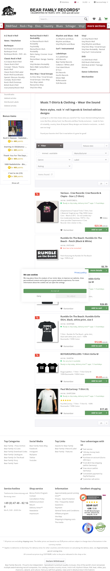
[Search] (86, 19)
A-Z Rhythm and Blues (65, 39)
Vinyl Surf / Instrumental (91, 52)
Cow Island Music (63, 67)
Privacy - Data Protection (65, 499)
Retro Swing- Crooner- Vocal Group (41, 55)
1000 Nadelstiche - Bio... (15, 164)
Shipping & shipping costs (65, 519)
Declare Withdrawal (55, 561)
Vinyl (84, 35)
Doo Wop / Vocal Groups (41, 73)
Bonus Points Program (38, 493)
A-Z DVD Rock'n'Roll (89, 59)
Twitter (32, 457)
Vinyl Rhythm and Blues (65, 44)
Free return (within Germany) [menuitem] (90, 469)
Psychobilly (34, 46)
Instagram (34, 451)
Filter (43, 145)
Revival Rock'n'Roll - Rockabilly (38, 50)
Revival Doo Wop (37, 85)
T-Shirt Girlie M (79, 354)
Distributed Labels (11, 102)
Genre (40, 160)
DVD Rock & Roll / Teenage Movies (92, 66)
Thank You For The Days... (15, 155)
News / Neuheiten (12, 40)
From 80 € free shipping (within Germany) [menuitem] (92, 464)
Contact (33, 496)
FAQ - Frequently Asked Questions (64, 503)
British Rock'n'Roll (11, 85)
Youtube (33, 460)
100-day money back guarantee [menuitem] (91, 453)
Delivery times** (36, 507)
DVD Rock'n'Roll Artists (91, 62)
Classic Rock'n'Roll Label (13, 72)
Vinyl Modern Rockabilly (39, 64)
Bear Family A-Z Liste (12, 448)
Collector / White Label (65, 64)
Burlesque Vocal (10, 51)
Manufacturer (80, 153)
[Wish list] (94, 19)
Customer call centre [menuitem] (91, 479)
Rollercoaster (61, 80)
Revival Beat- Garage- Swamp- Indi (42, 60)
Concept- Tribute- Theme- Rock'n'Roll (14, 68)
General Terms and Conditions (67, 510)
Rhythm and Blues (63, 41)
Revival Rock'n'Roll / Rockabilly (39, 36)
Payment (58, 507)
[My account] (100, 19)
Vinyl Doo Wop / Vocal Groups (94, 47)
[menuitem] (64, 19)
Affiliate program (61, 513)
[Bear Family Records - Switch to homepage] (8, 11)
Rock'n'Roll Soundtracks (13, 74)
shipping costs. (28, 541)
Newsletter (34, 510)
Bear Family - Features (64, 451)
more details (96, 270)
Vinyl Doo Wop (36, 87)
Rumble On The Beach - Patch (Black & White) (81, 239)
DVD (84, 56)
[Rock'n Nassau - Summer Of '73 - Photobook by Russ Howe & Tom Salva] (15, 128)
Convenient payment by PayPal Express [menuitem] (92, 474)
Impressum (34, 513)
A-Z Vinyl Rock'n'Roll (90, 39)
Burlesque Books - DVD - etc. (15, 54)
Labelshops (61, 53)
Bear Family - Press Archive (14, 446)
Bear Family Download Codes (15, 451)
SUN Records (61, 83)
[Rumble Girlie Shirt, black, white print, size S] (47, 331)
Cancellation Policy (37, 499)
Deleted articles (10, 106)
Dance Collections (90, 71)
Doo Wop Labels (36, 82)
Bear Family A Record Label (65, 448)
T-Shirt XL (75, 389)
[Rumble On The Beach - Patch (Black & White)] (47, 254)
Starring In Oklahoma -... (15, 146)
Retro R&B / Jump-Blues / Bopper (40, 68)
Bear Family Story (11, 460)
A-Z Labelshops (62, 56)
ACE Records (61, 59)
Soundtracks (9, 94)
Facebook (33, 448)
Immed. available (49, 153)
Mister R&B (60, 78)
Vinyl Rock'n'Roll (88, 41)
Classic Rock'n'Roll (12, 58)
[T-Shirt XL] (47, 401)
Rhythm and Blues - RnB (67, 35)
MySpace (33, 454)
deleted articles (10, 98)
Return (32, 505)
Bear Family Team (11, 463)
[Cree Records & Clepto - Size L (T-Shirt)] (47, 211)
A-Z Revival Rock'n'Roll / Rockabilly (39, 42)
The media (59, 522)
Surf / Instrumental (65, 48)
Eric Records (61, 72)
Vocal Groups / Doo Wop (40, 79)
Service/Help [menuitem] (101, 2)
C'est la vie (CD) (15, 173)
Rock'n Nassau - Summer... (15, 138)
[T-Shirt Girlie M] (47, 367)
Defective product (37, 502)
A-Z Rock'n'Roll (11, 35)
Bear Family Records (64, 62)
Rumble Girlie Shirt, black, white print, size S (80, 318)
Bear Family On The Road (14, 457)
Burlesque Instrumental (13, 49)
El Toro (58, 70)
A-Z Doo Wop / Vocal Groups (41, 77)
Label (76, 160)
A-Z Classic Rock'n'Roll (12, 61)
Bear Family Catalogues (13, 454)
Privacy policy (80, 272)
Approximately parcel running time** (67, 494)
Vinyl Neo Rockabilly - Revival (93, 49)
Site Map (58, 516)
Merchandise (88, 76)
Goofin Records (62, 75)
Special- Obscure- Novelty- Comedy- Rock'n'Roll (14, 78)
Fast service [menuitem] (87, 449)
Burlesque (8, 45)
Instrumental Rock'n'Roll (14, 87)
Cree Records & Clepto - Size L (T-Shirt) (81, 195)
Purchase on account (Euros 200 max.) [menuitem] (94, 458)
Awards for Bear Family (64, 446)
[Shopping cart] (106, 19)
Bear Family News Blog (38, 446)
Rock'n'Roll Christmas (12, 82)
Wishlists (65, 2)
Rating (41, 166)
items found (44, 174)
